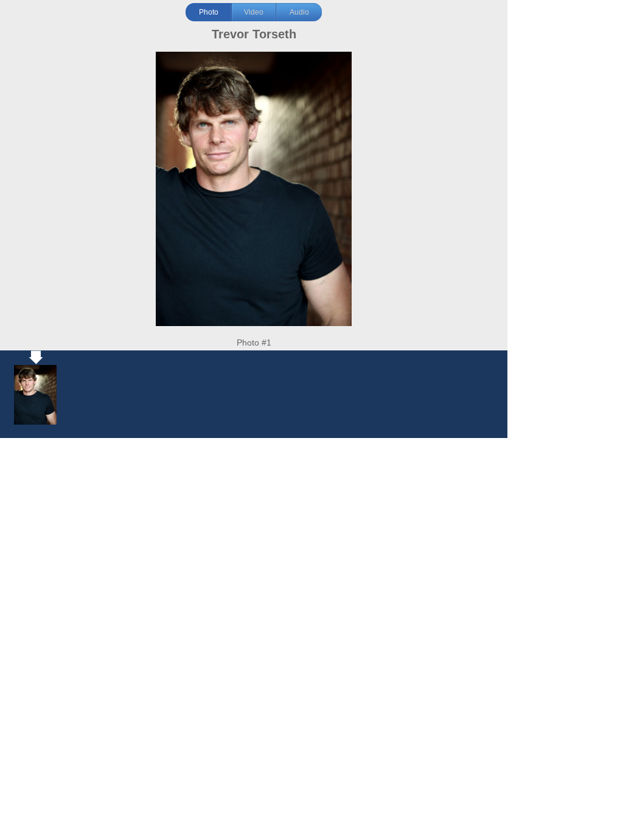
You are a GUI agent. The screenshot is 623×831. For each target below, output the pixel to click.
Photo (208, 12)
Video (253, 12)
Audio (299, 12)
